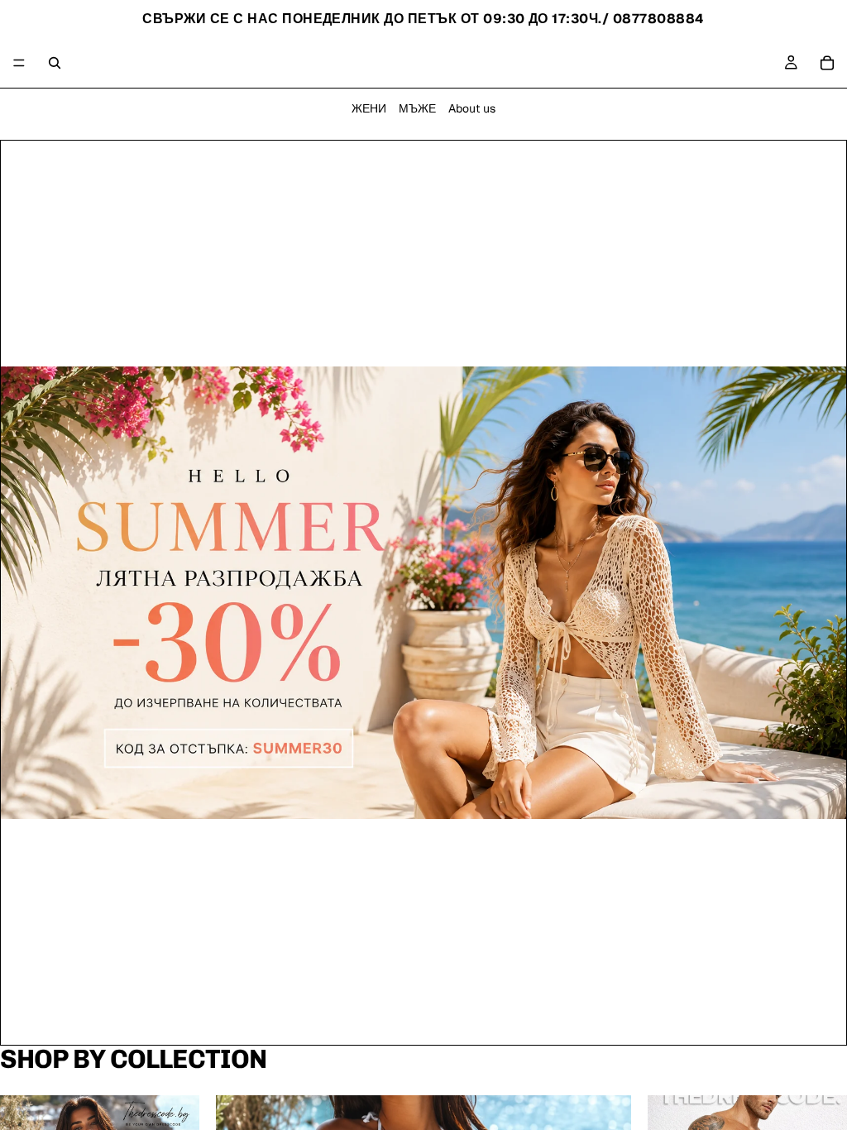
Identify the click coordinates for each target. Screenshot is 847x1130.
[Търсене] (54, 63)
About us (471, 108)
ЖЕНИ (369, 108)
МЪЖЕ (417, 108)
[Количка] (827, 63)
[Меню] (19, 63)
